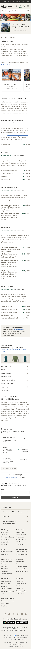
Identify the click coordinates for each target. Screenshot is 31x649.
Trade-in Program (6, 573)
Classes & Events (21, 566)
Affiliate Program (6, 588)
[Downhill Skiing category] (25, 358)
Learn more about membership (17, 135)
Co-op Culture (5, 583)
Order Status (20, 532)
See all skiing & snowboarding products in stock (14, 350)
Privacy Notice (7, 637)
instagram (5, 614)
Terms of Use (7, 635)
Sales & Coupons (21, 551)
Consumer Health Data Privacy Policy (15, 640)
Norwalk (13, 37)
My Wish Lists (5, 539)
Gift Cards (4, 554)
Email (2, 489)
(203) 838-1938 (6, 64)
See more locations (9, 469)
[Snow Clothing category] (6, 358)
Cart (24, 6)
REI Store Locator (5, 37)
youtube (21, 614)
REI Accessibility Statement (15, 646)
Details (25, 485)
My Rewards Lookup (7, 537)
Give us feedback (11, 477)
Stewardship (20, 593)
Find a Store (5, 603)
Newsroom (19, 588)
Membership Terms (15, 644)
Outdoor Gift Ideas (7, 551)
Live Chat (4, 606)
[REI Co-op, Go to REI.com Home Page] (4, 6)
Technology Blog (21, 591)
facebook (13, 614)
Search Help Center (7, 601)
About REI (19, 581)
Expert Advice (20, 564)
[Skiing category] (15, 358)
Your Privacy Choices (22, 635)
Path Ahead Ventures (22, 571)
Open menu (28, 6)
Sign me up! (15, 497)
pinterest (17, 614)
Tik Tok (9, 614)
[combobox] (15, 11)
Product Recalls (8, 642)
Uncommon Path (21, 569)
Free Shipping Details (23, 554)
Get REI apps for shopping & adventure (15, 619)
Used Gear (4, 571)
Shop (10, 6)
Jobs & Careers (6, 581)
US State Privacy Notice (20, 637)
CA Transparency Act (21, 642)
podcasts (26, 614)
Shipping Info (20, 544)
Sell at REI (4, 586)
